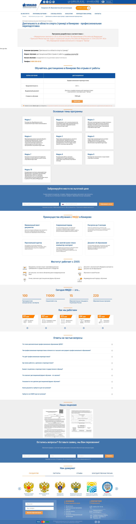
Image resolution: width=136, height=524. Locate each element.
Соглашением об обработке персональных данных (57, 105)
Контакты (98, 13)
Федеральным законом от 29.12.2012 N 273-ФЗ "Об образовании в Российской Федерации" (68, 37)
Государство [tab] (34, 473)
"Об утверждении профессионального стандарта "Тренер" (68, 41)
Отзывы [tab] (79, 473)
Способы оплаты (56, 13)
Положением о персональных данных (76, 105)
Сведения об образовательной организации (56, 8)
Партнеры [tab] (56, 473)
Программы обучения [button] (39, 13)
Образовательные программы (74, 508)
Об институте (25, 13)
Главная (24, 16)
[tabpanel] (68, 487)
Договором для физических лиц (91, 105)
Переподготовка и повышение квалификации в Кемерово (67, 522)
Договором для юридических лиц (105, 105)
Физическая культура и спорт (36, 16)
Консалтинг (69, 13)
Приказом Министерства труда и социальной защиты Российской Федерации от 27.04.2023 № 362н (68, 39)
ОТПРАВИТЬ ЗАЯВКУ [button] (81, 8)
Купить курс (77, 101)
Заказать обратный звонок (34, 512)
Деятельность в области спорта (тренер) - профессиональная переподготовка (64, 16)
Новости (68, 509)
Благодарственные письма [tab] (102, 473)
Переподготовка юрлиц (83, 13)
